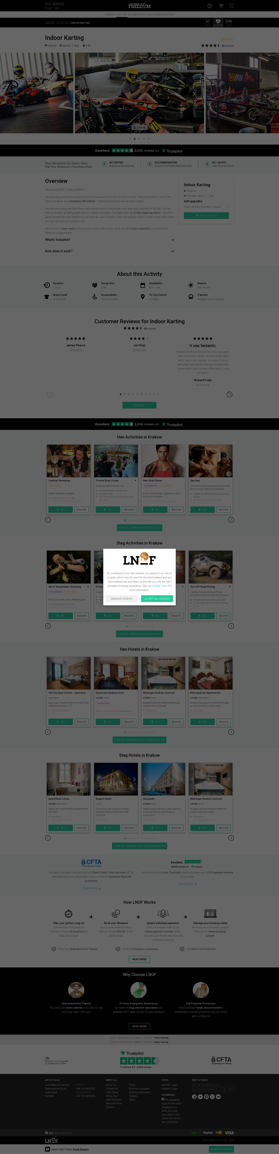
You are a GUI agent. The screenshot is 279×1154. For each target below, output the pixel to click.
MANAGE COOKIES (122, 598)
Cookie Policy (160, 585)
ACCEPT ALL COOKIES (157, 598)
